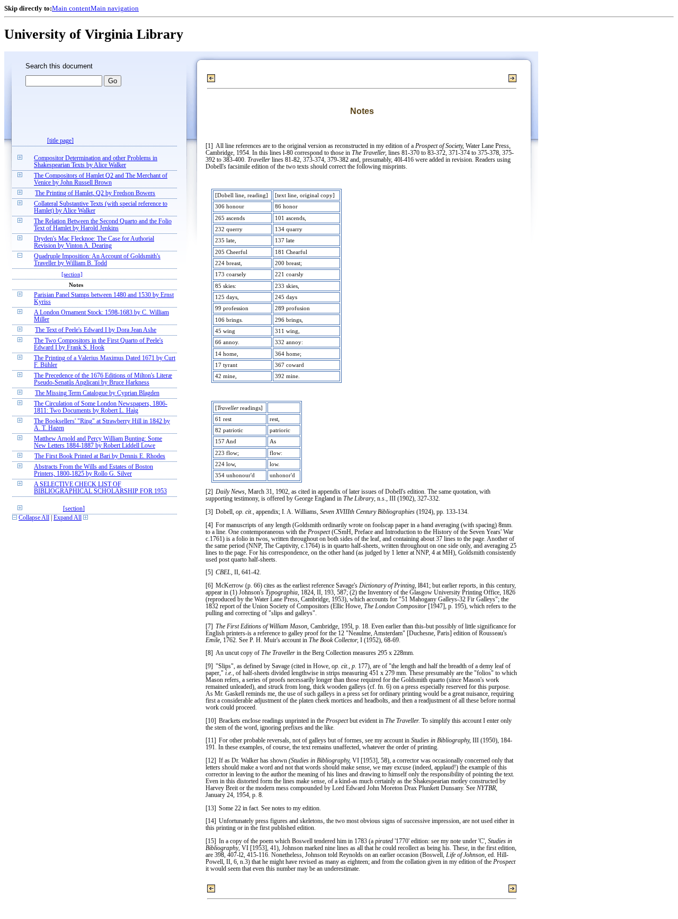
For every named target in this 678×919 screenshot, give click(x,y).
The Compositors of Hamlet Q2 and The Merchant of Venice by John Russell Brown (100, 179)
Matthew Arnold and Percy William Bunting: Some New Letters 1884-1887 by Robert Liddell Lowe (98, 442)
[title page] (60, 140)
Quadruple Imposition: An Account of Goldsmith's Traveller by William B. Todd (97, 260)
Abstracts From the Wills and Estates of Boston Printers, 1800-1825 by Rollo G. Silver (93, 470)
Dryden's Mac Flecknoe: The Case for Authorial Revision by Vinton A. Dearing (94, 242)
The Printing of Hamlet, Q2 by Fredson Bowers (95, 193)
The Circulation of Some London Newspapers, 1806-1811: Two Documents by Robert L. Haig (100, 407)
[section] (72, 274)
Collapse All (34, 517)
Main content (71, 8)
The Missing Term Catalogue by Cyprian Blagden (97, 393)
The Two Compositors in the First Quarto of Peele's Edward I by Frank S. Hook (98, 344)
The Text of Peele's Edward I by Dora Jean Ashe (95, 330)
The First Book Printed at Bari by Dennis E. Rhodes (99, 456)
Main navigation (115, 8)
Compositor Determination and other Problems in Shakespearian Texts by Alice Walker (95, 162)
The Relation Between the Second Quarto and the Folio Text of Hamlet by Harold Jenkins (103, 225)
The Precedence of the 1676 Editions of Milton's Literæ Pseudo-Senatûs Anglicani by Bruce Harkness (103, 379)
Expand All (67, 517)
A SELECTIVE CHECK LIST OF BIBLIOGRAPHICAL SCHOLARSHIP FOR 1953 (100, 488)
